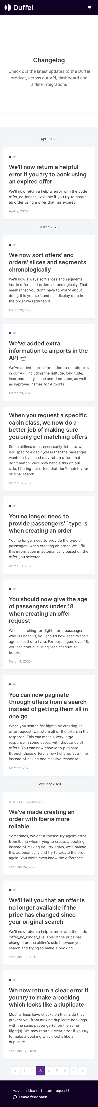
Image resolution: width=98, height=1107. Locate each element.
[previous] (15, 1071)
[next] (82, 1071)
